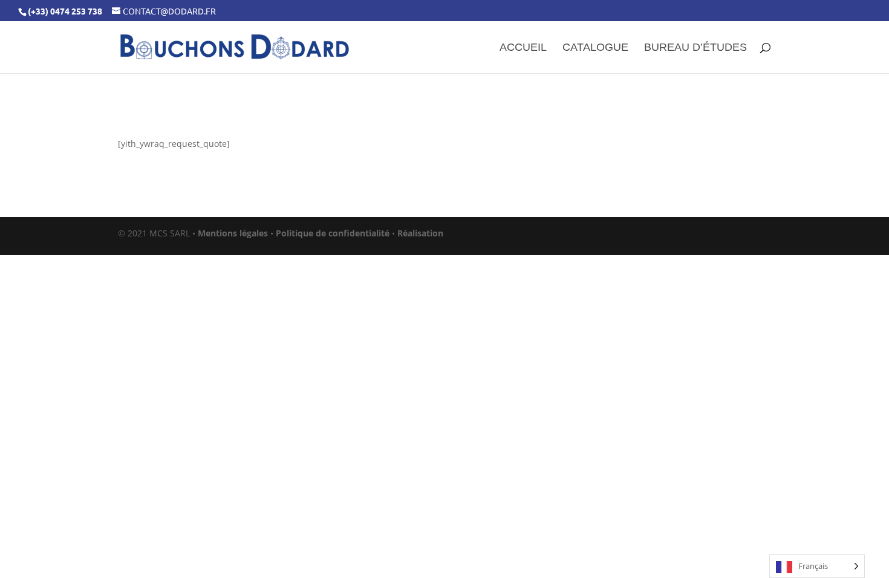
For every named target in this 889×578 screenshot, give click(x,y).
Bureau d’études (695, 48)
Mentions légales (233, 233)
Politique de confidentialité (332, 233)
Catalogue (595, 48)
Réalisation (420, 233)
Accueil (523, 48)
